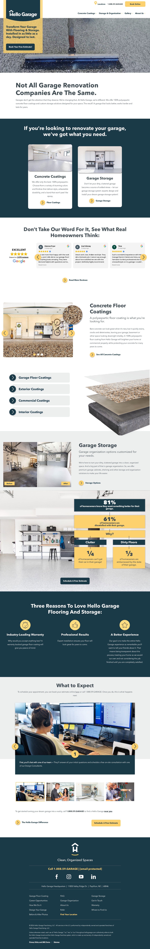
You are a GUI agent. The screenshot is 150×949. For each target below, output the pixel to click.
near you (108, 811)
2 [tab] (38, 354)
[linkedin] (93, 876)
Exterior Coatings (31, 389)
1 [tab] (34, 354)
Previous (5, 333)
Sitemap (56, 942)
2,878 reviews (22, 257)
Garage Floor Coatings (35, 377)
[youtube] (81, 876)
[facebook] (56, 876)
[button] (143, 257)
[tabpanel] (43, 330)
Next (71, 333)
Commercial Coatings (34, 400)
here (77, 692)
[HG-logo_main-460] (23, 8)
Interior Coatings (31, 412)
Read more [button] (79, 265)
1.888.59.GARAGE (66, 868)
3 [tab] (42, 354)
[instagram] (69, 876)
